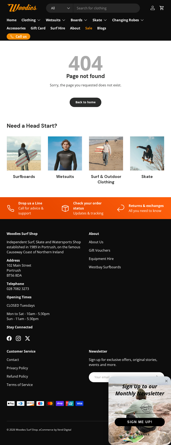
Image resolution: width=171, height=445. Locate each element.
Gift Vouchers (99, 250)
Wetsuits (65, 176)
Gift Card (38, 28)
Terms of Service (20, 384)
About (75, 28)
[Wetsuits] (65, 153)
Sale (88, 28)
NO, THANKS (140, 434)
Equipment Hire (101, 258)
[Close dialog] (166, 380)
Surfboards (24, 176)
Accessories (16, 28)
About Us (96, 242)
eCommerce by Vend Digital (55, 429)
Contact (13, 359)
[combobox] (93, 8)
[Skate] (147, 153)
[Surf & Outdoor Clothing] (106, 153)
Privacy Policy (17, 368)
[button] (161, 8)
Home (11, 20)
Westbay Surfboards (105, 267)
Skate (147, 176)
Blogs (101, 28)
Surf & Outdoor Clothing (106, 179)
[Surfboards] (24, 153)
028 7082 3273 (18, 288)
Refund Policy (17, 376)
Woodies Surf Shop (27, 429)
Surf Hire (57, 28)
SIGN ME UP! (139, 422)
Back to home (85, 102)
